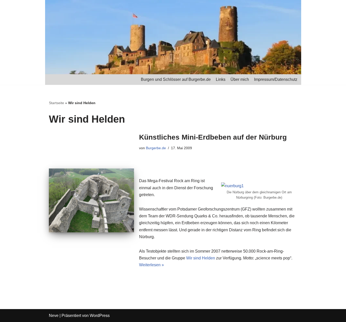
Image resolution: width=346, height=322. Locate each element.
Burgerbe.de (156, 148)
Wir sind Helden (200, 258)
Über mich (239, 79)
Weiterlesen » (151, 265)
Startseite (56, 103)
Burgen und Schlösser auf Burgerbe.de (176, 79)
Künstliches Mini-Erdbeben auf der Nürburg (213, 137)
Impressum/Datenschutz (275, 79)
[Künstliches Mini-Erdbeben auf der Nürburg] (91, 200)
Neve (54, 315)
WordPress (100, 315)
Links (220, 79)
